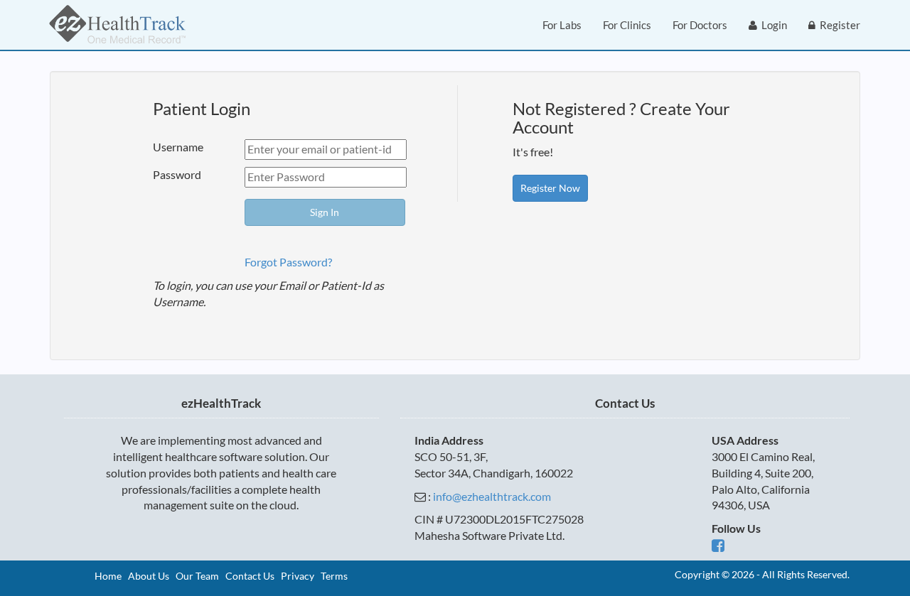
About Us (148, 576)
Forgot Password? (288, 262)
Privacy (297, 576)
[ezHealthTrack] (117, 25)
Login (772, 24)
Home (108, 576)
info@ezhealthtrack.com (492, 496)
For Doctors (700, 24)
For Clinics (627, 24)
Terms (334, 576)
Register (837, 24)
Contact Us (249, 576)
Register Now (550, 188)
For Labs (562, 24)
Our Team (197, 576)
